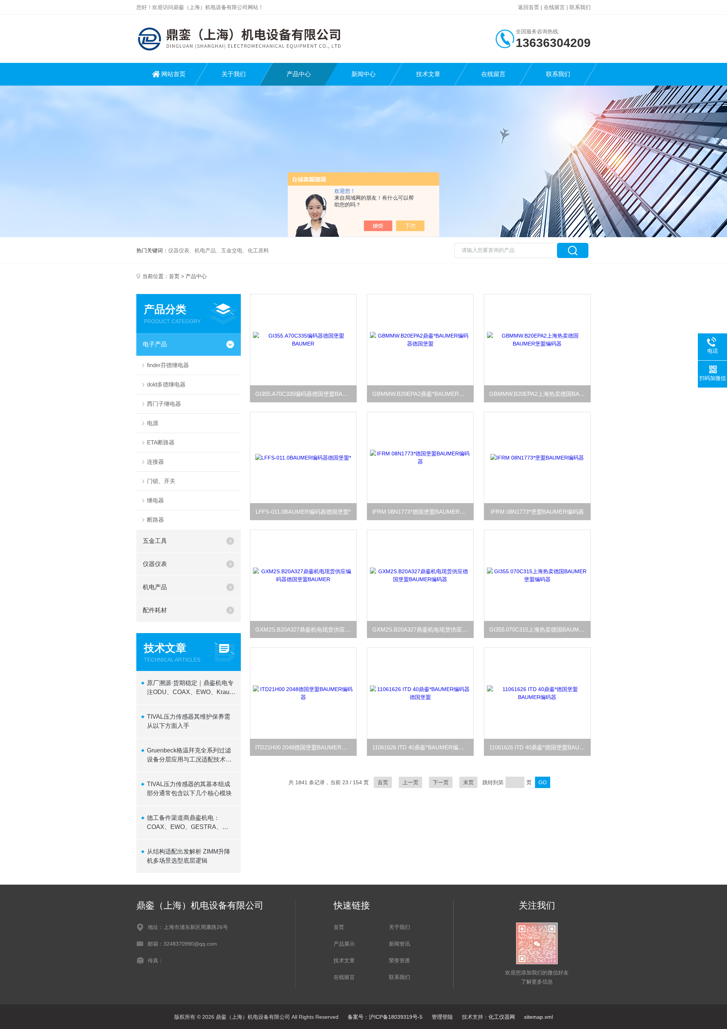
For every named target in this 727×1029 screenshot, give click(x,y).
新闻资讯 (399, 944)
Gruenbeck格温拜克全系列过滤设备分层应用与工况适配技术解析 (189, 755)
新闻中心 (363, 74)
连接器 (155, 461)
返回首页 (528, 7)
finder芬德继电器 (168, 365)
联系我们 (580, 7)
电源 (152, 423)
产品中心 (299, 74)
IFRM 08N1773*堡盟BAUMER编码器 (537, 511)
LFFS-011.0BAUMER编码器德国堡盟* (303, 511)
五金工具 (155, 541)
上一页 (410, 782)
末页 (468, 782)
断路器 (155, 519)
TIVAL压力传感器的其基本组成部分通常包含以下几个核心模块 (189, 788)
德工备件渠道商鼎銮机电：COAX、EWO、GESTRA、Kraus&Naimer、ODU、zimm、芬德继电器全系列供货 (190, 823)
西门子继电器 (164, 403)
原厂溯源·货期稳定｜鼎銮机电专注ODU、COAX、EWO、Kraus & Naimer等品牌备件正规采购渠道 (190, 688)
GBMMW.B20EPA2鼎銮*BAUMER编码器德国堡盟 (423, 394)
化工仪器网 (501, 1017)
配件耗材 (155, 610)
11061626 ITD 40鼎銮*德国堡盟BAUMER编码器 (540, 747)
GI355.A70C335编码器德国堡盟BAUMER (306, 394)
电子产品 (155, 344)
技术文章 (428, 74)
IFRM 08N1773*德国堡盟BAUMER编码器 (423, 511)
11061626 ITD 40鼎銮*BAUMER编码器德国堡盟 (423, 747)
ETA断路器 (161, 442)
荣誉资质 (399, 960)
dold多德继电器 (166, 384)
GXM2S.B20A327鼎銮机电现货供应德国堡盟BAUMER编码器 (423, 629)
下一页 (441, 782)
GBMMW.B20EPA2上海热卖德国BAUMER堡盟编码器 (540, 394)
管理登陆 (442, 1017)
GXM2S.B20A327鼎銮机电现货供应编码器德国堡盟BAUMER (306, 629)
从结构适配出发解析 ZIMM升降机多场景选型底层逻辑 (188, 856)
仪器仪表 (155, 564)
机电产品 (155, 587)
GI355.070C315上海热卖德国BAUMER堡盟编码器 (540, 629)
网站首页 (173, 74)
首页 (174, 276)
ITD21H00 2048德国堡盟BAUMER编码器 (306, 747)
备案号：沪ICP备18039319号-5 (385, 1017)
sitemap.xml (538, 1017)
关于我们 (234, 74)
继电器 (155, 500)
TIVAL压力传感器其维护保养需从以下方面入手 (188, 721)
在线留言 (554, 7)
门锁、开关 (161, 481)
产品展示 (344, 944)
